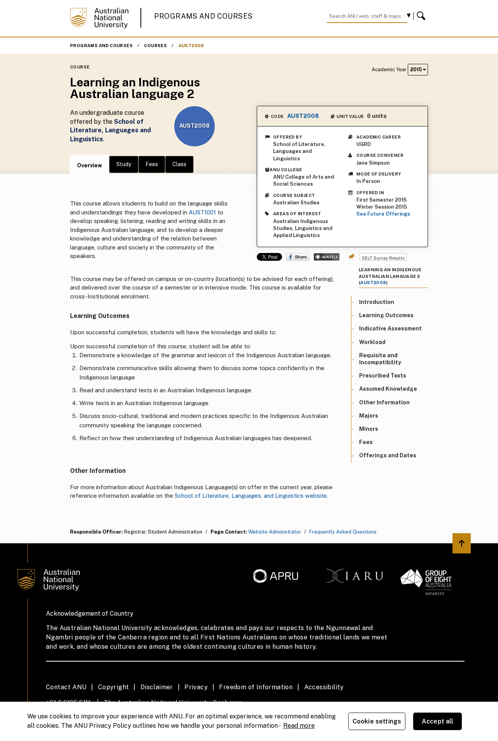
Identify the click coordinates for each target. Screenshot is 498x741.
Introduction (376, 302)
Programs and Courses (203, 16)
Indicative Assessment (390, 328)
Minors (368, 429)
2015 (416, 69)
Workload (372, 342)
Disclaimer (156, 687)
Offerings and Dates (387, 455)
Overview (89, 165)
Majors (368, 416)
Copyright (113, 687)
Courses (155, 45)
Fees (152, 164)
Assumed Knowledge (388, 389)
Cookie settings (376, 721)
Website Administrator (274, 532)
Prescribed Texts (382, 375)
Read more (299, 725)
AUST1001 (202, 212)
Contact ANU (66, 687)
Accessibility (324, 687)
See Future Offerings (383, 214)
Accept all (438, 721)
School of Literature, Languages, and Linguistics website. (251, 495)
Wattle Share (327, 257)
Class (179, 164)
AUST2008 (191, 45)
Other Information (384, 402)
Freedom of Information (256, 687)
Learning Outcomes (386, 315)
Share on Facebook (298, 257)
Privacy (196, 687)
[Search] (422, 16)
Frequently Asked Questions (343, 532)
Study (123, 164)
